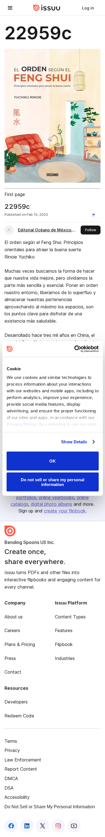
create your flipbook (65, 511)
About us (13, 617)
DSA (8, 788)
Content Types (70, 617)
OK (52, 461)
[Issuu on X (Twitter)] (42, 826)
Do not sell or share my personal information (52, 482)
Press (10, 658)
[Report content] (95, 215)
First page (14, 194)
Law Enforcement (22, 760)
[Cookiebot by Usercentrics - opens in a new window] (75, 349)
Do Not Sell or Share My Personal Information (49, 806)
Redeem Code (19, 716)
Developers (16, 702)
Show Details (74, 441)
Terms (10, 741)
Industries (65, 658)
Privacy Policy (21, 424)
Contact (12, 672)
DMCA (11, 778)
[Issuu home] (46, 8)
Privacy (12, 750)
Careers (12, 630)
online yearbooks (56, 497)
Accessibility (17, 797)
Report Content (20, 769)
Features (64, 630)
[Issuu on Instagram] (58, 826)
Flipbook (64, 644)
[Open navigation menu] (10, 7)
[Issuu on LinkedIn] (27, 826)
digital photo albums (51, 504)
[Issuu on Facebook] (11, 826)
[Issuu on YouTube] (74, 826)
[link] (88, 7)
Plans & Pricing (19, 644)
